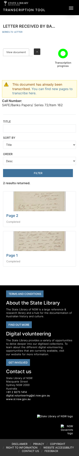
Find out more (19, 324)
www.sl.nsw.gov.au (18, 399)
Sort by (9, 137)
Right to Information (21, 447)
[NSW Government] (67, 429)
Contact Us (30, 451)
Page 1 (12, 255)
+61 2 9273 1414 (16, 392)
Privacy (38, 443)
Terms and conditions (25, 293)
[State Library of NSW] (52, 416)
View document (17, 52)
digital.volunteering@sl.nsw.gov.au (28, 395)
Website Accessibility (58, 447)
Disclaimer (19, 443)
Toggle (37, 51)
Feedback (51, 451)
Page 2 (12, 215)
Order (8, 154)
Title (7, 121)
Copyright (57, 443)
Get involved (18, 362)
